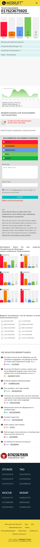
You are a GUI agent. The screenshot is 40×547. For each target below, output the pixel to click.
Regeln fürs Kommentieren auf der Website (16, 235)
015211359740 (24, 474)
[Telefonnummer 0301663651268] (30, 302)
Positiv (7, 158)
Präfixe (27, 527)
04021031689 (15, 403)
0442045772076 (14, 376)
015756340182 (25, 479)
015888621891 (14, 383)
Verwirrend (10, 146)
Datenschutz (22, 531)
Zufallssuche (34, 531)
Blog (26, 524)
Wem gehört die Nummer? (13, 524)
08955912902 (24, 502)
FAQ (32, 524)
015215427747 (7, 498)
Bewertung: (6, 164)
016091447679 (25, 498)
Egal (7, 154)
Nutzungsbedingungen (8, 531)
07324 (12, 427)
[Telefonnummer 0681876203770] (9, 267)
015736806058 (7, 502)
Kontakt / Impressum (19, 534)
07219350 (15, 364)
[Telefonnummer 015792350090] (9, 302)
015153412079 (7, 474)
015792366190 (17, 420)
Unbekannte (10, 150)
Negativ (8, 142)
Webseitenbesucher (15, 527)
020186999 (13, 437)
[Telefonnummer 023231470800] (9, 285)
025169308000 (14, 412)
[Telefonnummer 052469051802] (30, 285)
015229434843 (7, 507)
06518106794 (17, 391)
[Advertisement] (20, 71)
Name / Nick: (6, 182)
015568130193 (25, 507)
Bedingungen (17, 190)
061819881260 (25, 484)
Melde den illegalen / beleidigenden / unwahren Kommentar (18, 130)
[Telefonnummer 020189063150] (30, 267)
